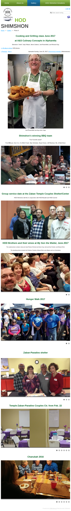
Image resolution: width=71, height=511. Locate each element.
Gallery (9, 30)
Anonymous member (55, 51)
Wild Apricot (53, 508)
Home (2, 30)
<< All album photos (6, 48)
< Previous (4, 51)
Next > (10, 51)
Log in (68, 9)
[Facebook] (68, 17)
